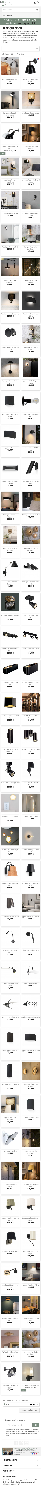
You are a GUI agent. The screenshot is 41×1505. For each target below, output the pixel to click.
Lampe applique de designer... (10, 114)
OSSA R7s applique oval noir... (30, 683)
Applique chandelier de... (31, 1385)
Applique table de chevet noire (31, 181)
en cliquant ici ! (27, 23)
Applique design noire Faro (31, 482)
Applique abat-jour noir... (31, 1118)
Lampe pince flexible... (31, 984)
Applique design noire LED (10, 382)
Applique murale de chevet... (10, 516)
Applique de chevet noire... (31, 784)
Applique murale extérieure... (31, 1152)
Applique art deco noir (10, 247)
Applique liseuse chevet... (30, 917)
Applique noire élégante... (10, 314)
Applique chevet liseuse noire (30, 214)
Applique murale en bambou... (10, 549)
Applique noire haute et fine (10, 1085)
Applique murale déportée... (10, 281)
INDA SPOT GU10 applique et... (10, 784)
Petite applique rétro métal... (30, 80)
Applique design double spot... (30, 583)
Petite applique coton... (10, 1051)
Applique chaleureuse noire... (10, 884)
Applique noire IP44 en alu (31, 449)
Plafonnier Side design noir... (10, 851)
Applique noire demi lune (30, 1051)
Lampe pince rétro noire (10, 1017)
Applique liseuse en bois (31, 515)
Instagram (26, 1443)
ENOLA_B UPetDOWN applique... (10, 750)
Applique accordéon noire (30, 1017)
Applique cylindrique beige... (30, 1252)
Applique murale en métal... (31, 348)
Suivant (34, 1404)
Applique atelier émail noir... (10, 147)
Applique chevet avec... (30, 113)
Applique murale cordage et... (10, 616)
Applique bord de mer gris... (31, 315)
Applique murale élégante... (10, 1119)
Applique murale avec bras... (10, 1286)
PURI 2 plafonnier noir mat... (10, 650)
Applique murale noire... (10, 213)
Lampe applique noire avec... (31, 1319)
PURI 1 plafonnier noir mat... (31, 616)
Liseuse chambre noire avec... (30, 951)
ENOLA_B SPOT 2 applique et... (30, 750)
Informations (9, 1476)
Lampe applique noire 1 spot (10, 348)
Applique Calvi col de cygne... (10, 1386)
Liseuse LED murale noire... (10, 951)
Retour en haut (29, 1410)
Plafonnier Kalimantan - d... (10, 1353)
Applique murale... (10, 1151)
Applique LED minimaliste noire (31, 884)
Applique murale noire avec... (31, 1186)
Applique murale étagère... (10, 181)
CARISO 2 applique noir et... (10, 717)
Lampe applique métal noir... (10, 1319)
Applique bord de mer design (10, 482)
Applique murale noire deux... (10, 80)
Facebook (16, 1443)
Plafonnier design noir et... (10, 817)
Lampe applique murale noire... (10, 1219)
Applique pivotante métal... (10, 1186)
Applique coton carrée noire (10, 415)
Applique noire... (10, 448)
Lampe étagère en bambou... (30, 248)
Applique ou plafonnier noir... (30, 415)
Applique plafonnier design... (31, 1085)
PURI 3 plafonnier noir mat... (31, 650)
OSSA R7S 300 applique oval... (10, 683)
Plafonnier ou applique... (31, 816)
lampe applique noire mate (31, 851)
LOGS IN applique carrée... (30, 717)
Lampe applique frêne (31, 1285)
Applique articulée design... (10, 583)
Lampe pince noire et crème (10, 985)
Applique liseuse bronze (10, 917)
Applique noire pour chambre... (31, 147)
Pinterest (21, 1443)
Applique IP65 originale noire (30, 382)
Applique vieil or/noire (10, 1251)
